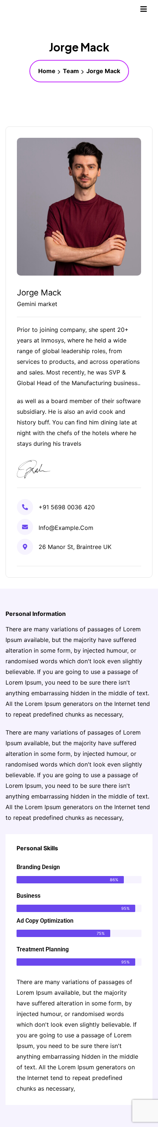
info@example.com (66, 527)
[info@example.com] (25, 527)
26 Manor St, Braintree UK (75, 546)
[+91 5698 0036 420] (25, 507)
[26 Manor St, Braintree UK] (25, 547)
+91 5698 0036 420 (67, 507)
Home (46, 71)
